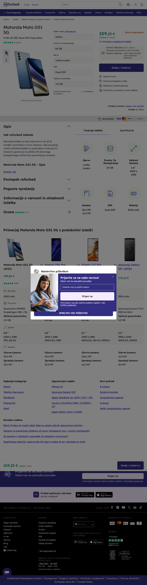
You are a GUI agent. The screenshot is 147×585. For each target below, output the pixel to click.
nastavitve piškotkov (57, 286)
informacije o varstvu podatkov (50, 289)
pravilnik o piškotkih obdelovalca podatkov (56, 292)
